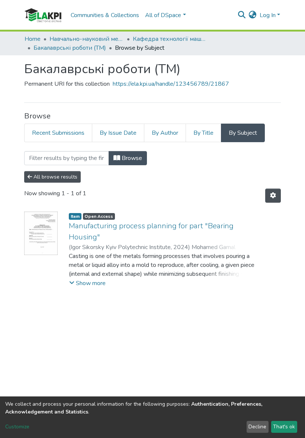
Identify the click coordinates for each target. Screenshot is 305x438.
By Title (203, 133)
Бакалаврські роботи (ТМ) (69, 48)
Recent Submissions (58, 133)
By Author (165, 133)
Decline (257, 426)
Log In (268, 15)
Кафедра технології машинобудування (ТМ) (170, 39)
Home (33, 39)
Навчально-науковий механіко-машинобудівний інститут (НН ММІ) (86, 39)
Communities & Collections (105, 15)
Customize (17, 426)
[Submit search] (242, 15)
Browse (131, 158)
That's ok (284, 426)
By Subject (243, 133)
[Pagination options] (273, 196)
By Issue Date (118, 133)
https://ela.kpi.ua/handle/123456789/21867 (171, 84)
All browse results (54, 176)
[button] (252, 15)
